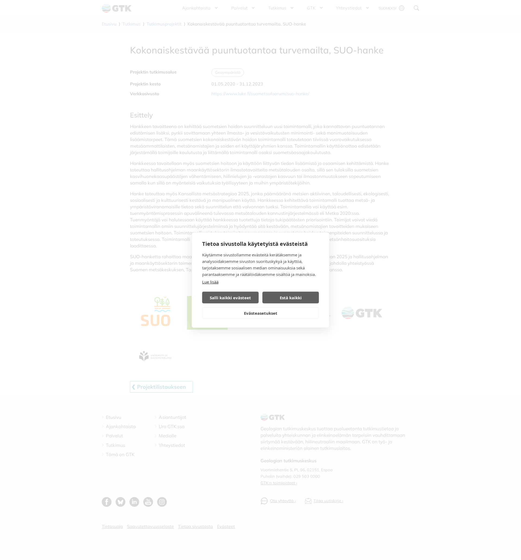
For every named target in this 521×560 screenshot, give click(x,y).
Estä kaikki (291, 297)
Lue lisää (210, 282)
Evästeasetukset (260, 313)
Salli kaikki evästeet (230, 297)
